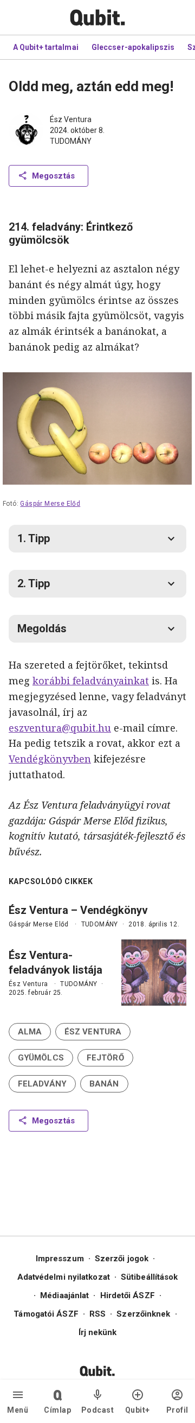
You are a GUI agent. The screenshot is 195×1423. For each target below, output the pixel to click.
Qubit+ (137, 1410)
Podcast (97, 1410)
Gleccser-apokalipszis (133, 47)
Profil (177, 1410)
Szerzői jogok (121, 1258)
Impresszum (60, 1258)
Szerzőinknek (143, 1314)
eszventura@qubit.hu (60, 727)
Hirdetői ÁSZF (127, 1295)
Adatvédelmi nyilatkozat (63, 1277)
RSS (97, 1314)
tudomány (71, 141)
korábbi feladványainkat (90, 680)
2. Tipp (33, 583)
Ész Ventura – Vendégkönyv (78, 910)
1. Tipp (33, 538)
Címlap (57, 1410)
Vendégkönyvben (50, 758)
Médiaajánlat (64, 1295)
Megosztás (53, 176)
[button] (30, 1031)
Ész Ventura (71, 119)
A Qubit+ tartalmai (46, 47)
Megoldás (42, 628)
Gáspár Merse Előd (51, 503)
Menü (17, 1410)
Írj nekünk (98, 1332)
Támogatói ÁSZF (46, 1314)
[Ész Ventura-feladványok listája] (153, 972)
